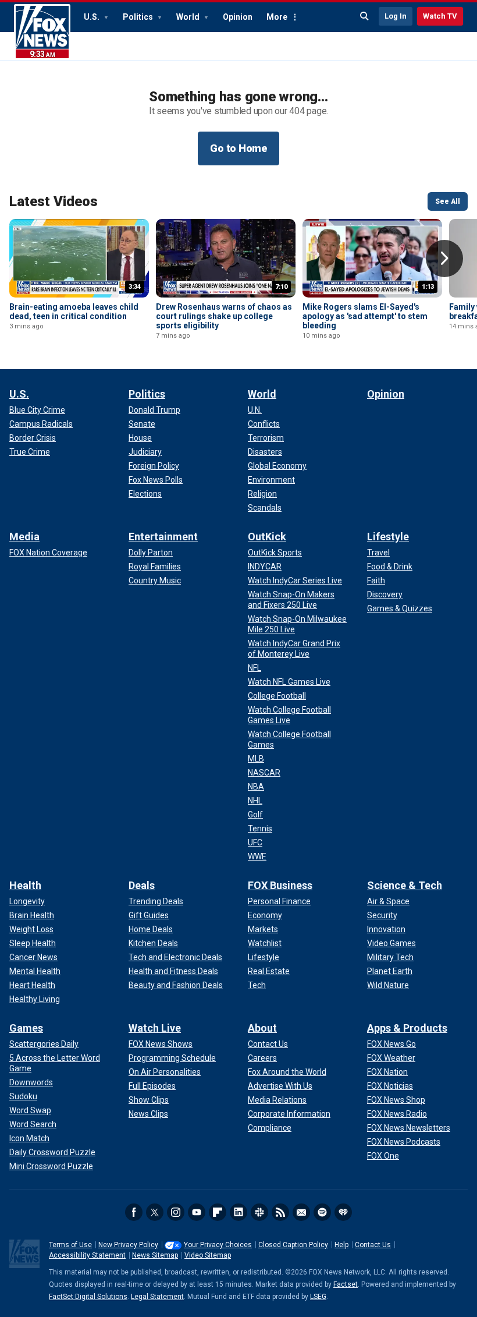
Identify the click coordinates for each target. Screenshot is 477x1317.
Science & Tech (404, 885)
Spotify (322, 1212)
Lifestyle (388, 536)
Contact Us (373, 1245)
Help (341, 1245)
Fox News (42, 32)
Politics (139, 17)
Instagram (175, 1212)
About (262, 1028)
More (276, 17)
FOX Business (280, 885)
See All (447, 201)
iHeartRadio (343, 1212)
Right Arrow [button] (444, 258)
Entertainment (163, 536)
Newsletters (301, 1212)
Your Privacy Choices (218, 1245)
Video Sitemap (207, 1255)
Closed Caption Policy (293, 1245)
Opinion (237, 17)
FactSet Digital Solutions (88, 1297)
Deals (142, 885)
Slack (259, 1212)
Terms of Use (70, 1245)
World (188, 17)
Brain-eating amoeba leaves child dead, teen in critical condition (73, 311)
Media (24, 536)
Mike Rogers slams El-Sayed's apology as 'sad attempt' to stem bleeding (365, 316)
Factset (345, 1284)
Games (26, 1028)
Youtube (196, 1212)
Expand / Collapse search (364, 16)
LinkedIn (238, 1212)
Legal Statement (157, 1297)
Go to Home (238, 148)
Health (25, 885)
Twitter (154, 1212)
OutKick (267, 536)
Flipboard (217, 1212)
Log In (396, 16)
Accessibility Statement (87, 1255)
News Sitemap (155, 1255)
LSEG (318, 1297)
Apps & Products (407, 1028)
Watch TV (440, 16)
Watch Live (155, 1028)
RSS (280, 1212)
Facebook (134, 1212)
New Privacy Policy (128, 1245)
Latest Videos (53, 201)
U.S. (92, 17)
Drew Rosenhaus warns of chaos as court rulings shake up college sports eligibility (224, 316)
